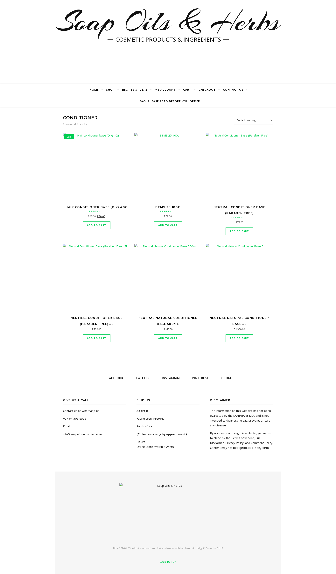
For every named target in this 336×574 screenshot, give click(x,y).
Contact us (233, 89)
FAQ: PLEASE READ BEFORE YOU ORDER (169, 101)
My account (165, 89)
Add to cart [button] (96, 225)
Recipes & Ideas (134, 89)
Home (94, 89)
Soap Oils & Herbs (168, 21)
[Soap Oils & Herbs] (168, 511)
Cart (187, 89)
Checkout (207, 89)
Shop (110, 89)
